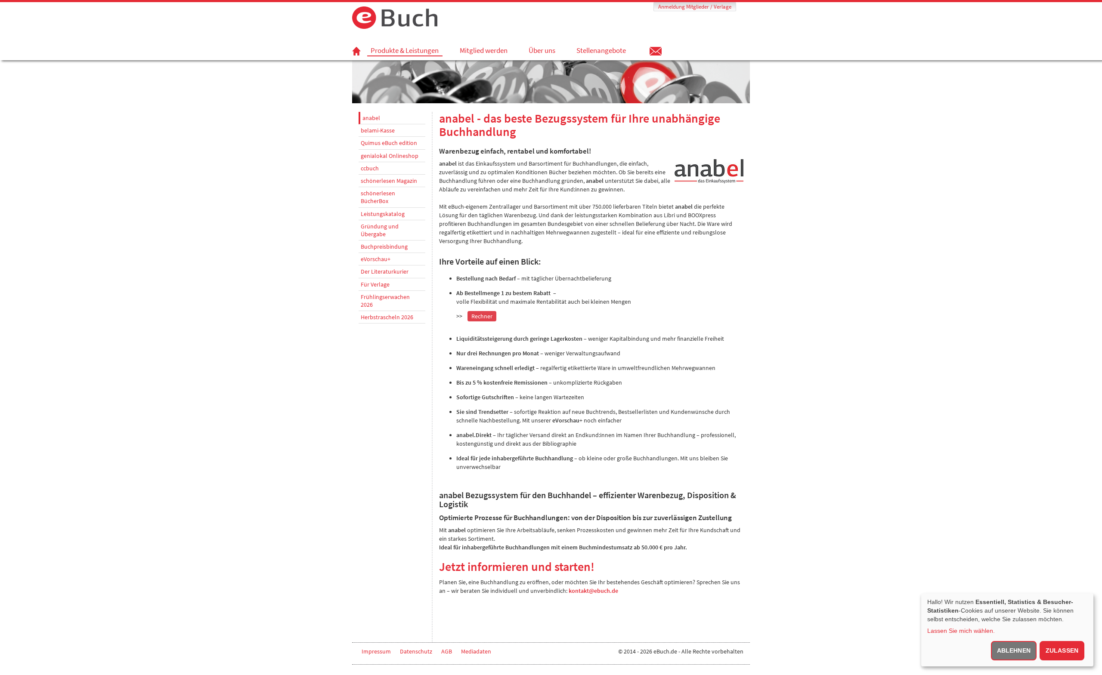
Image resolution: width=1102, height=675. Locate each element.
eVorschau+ (375, 259)
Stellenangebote (601, 50)
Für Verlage (375, 284)
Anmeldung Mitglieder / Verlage (694, 6)
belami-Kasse (378, 130)
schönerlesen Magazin (389, 181)
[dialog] (1007, 629)
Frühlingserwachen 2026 (385, 300)
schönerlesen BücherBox (378, 197)
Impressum (376, 651)
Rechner (481, 316)
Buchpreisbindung (384, 246)
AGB (446, 651)
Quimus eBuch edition (389, 143)
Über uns (542, 50)
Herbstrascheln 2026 (387, 317)
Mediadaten (476, 651)
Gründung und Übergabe (380, 230)
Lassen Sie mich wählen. (961, 630)
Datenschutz (416, 651)
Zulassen (1062, 650)
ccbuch (370, 168)
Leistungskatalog (383, 214)
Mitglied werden (484, 50)
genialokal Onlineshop (389, 156)
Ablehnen (1014, 650)
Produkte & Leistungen (405, 50)
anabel (371, 118)
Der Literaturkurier (385, 271)
